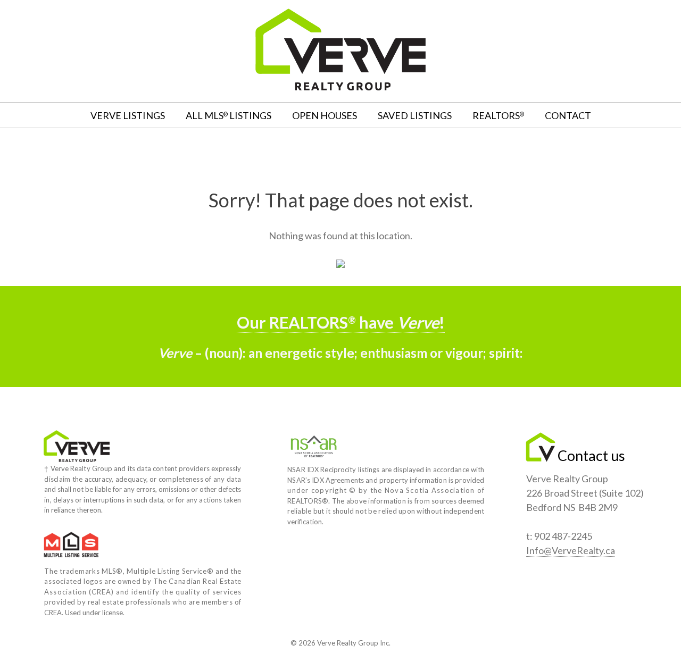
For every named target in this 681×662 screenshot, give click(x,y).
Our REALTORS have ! (341, 322)
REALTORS (498, 115)
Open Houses (324, 115)
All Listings (228, 115)
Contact (568, 115)
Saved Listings (415, 115)
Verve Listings (127, 115)
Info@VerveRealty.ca (570, 550)
